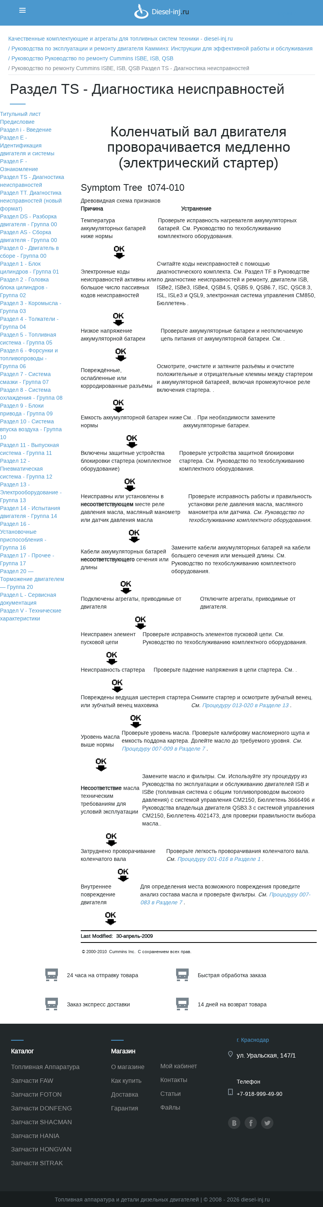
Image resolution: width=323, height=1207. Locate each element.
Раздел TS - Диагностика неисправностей (32, 181)
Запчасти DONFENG (41, 1108)
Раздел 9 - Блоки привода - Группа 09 (26, 409)
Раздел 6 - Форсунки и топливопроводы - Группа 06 (29, 358)
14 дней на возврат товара (232, 1004)
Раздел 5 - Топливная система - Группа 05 (28, 338)
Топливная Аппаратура (45, 1067)
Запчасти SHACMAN (41, 1122)
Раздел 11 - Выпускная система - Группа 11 (29, 449)
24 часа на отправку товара (102, 975)
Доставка (124, 1094)
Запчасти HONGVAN (41, 1149)
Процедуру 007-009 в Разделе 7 (163, 749)
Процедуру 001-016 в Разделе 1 (218, 859)
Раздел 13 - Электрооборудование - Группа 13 (31, 492)
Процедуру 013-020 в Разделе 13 (245, 705)
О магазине (128, 1067)
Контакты (173, 1080)
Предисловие (17, 122)
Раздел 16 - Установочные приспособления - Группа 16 (23, 535)
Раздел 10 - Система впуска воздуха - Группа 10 (31, 429)
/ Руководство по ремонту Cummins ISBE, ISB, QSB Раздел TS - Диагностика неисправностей (128, 68)
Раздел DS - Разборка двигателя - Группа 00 (28, 220)
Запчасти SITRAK (37, 1163)
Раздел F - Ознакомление (19, 165)
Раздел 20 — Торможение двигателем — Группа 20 (32, 579)
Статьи (170, 1094)
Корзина (287, 13)
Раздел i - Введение (26, 130)
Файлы (170, 1107)
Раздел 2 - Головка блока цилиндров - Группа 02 (24, 287)
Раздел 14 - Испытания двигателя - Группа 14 (30, 512)
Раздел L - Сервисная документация (28, 599)
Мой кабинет (178, 1066)
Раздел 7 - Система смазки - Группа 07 (25, 378)
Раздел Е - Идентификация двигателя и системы (27, 145)
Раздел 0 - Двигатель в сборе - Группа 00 (29, 252)
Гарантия (124, 1108)
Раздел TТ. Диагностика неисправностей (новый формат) (31, 200)
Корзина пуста (295, 21)
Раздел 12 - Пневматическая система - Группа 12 (26, 469)
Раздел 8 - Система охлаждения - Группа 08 (31, 394)
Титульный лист (20, 114)
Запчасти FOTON (36, 1094)
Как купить (126, 1081)
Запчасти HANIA (35, 1136)
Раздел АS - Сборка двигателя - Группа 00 (28, 236)
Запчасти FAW (32, 1081)
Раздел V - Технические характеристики (30, 614)
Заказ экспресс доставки (98, 1004)
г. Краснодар (253, 1040)
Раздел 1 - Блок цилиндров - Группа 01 (29, 268)
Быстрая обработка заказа (232, 975)
